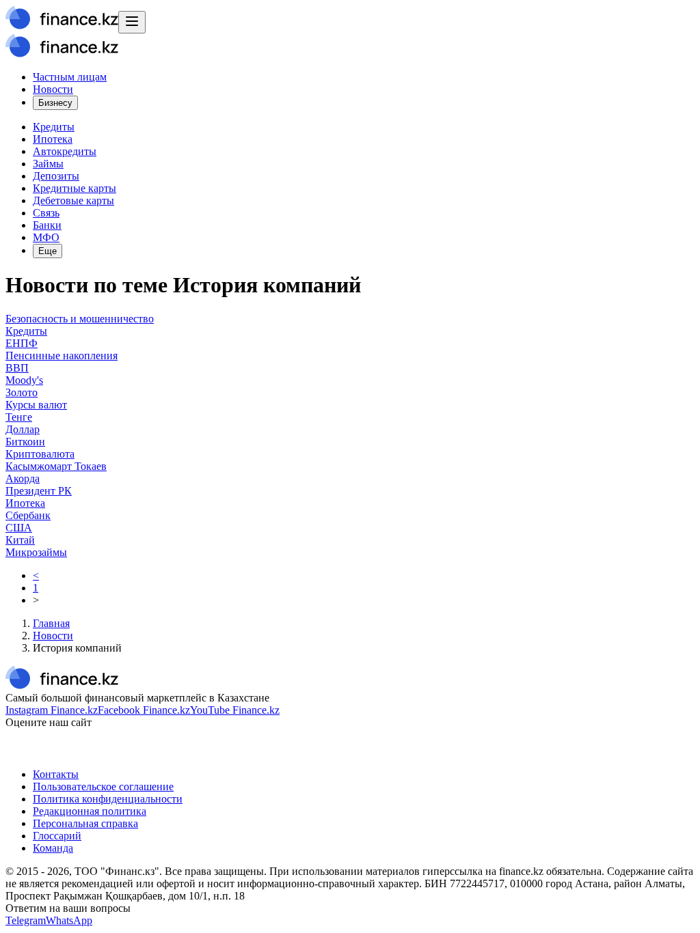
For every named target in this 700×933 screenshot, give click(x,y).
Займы (48, 163)
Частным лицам (70, 77)
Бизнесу (55, 103)
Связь (46, 213)
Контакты (56, 774)
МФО (46, 237)
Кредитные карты (74, 188)
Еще (47, 251)
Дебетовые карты (73, 200)
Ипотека (52, 139)
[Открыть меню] (132, 22)
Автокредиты (64, 151)
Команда (53, 848)
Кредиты (54, 127)
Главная (51, 623)
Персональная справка (85, 823)
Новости (53, 89)
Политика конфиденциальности (108, 799)
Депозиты (56, 176)
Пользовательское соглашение (103, 786)
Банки (47, 225)
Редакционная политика (89, 811)
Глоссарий (57, 835)
